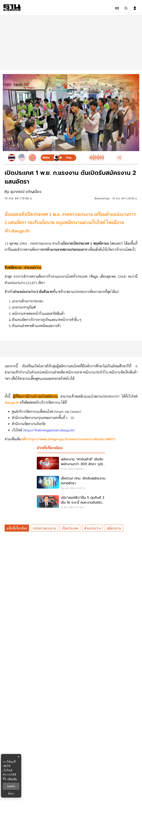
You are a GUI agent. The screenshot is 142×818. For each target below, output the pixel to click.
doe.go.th (12, 402)
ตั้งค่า (11, 793)
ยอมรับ (11, 786)
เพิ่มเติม (12, 779)
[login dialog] (135, 8)
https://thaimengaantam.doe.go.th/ (49, 430)
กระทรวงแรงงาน (44, 528)
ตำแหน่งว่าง (92, 528)
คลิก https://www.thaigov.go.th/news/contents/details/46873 (68, 439)
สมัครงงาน (114, 528)
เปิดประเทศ (70, 528)
